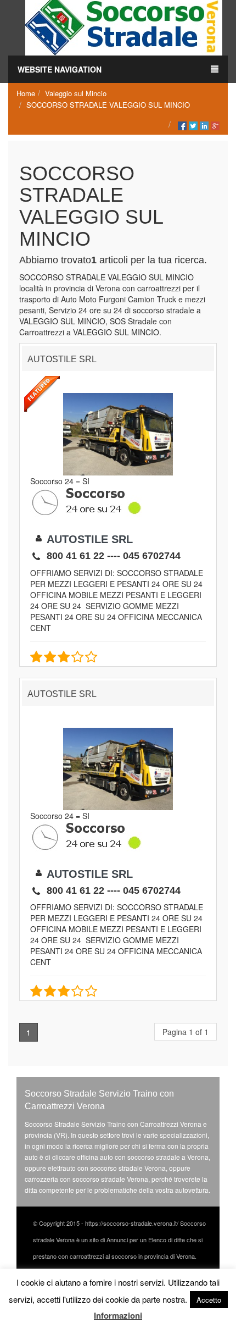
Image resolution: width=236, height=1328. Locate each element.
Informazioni (118, 1315)
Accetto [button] (208, 1299)
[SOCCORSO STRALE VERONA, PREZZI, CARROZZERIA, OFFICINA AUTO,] (123, 26)
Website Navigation (60, 69)
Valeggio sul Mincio (75, 93)
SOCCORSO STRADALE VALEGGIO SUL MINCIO (108, 104)
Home (25, 93)
